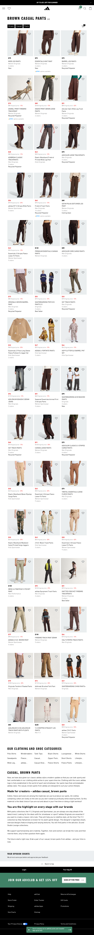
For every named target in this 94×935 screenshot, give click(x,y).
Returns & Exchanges (68, 894)
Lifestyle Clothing (78, 759)
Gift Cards (64, 900)
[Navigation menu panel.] (3, 8)
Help (9, 894)
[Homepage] (47, 9)
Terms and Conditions (68, 924)
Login (24, 870)
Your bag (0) (67, 870)
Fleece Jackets (24, 759)
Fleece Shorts (53, 763)
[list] (43, 26)
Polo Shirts (11, 754)
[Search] (85, 8)
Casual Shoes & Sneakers (39, 763)
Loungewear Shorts (66, 754)
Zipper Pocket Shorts (53, 759)
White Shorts (80, 754)
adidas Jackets (24, 763)
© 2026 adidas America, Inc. (47, 932)
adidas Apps (38, 906)
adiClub (37, 894)
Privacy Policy (39, 924)
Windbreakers (26, 754)
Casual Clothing (37, 759)
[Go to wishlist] (9, 8)
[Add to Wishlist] (29, 34)
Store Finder (12, 900)
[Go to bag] (90, 8)
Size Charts (12, 912)
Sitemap (37, 912)
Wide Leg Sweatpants (12, 763)
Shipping (11, 906)
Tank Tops (38, 754)
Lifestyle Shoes (78, 763)
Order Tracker (39, 900)
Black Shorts (53, 754)
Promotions (65, 906)
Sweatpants (12, 758)
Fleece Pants (66, 763)
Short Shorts (66, 758)
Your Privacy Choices (15, 924)
